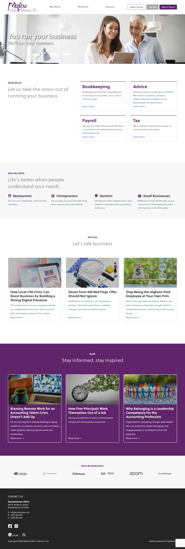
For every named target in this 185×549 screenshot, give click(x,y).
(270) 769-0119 (16, 515)
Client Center (136, 7)
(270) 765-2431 (16, 517)
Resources (110, 6)
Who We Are (83, 6)
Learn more (98, 106)
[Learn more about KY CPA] (24, 535)
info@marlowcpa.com (20, 512)
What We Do (55, 6)
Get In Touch (168, 7)
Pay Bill (152, 7)
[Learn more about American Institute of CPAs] (13, 535)
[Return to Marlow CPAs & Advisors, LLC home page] (22, 7)
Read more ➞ (34, 317)
